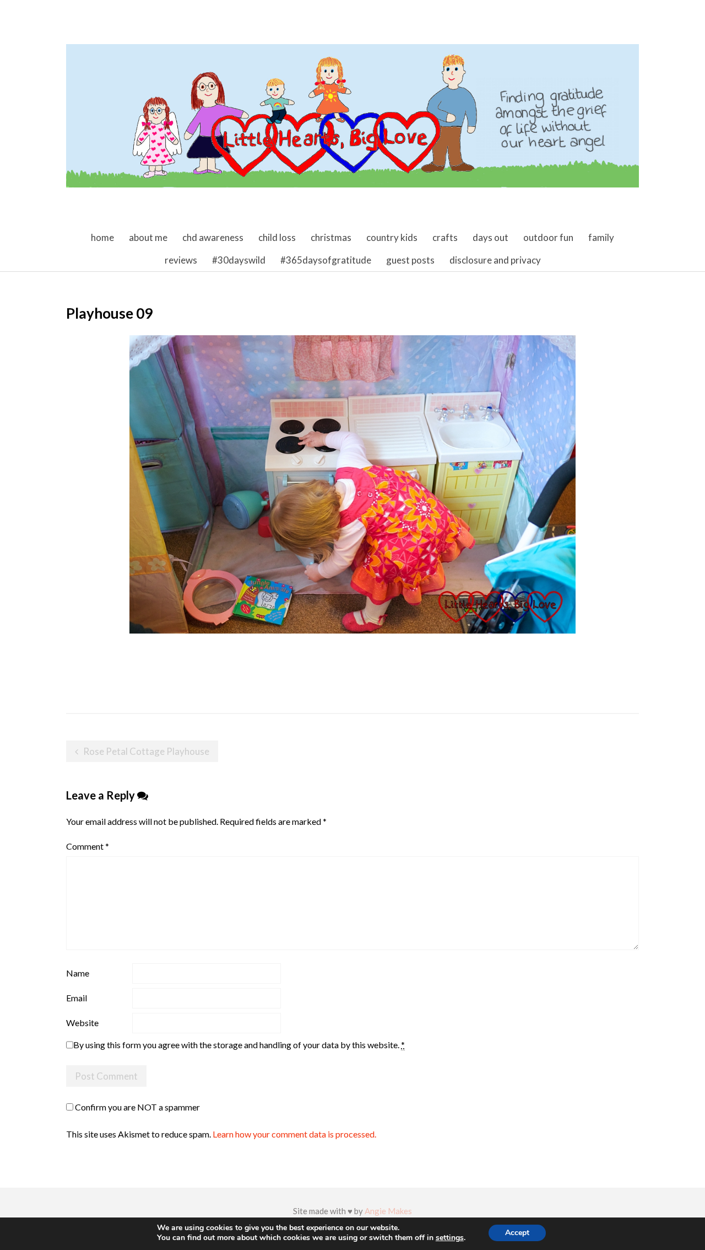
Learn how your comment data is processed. (294, 1134)
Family (601, 237)
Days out (490, 237)
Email (76, 998)
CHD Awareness (212, 237)
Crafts (445, 237)
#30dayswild (238, 260)
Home (102, 237)
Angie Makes (388, 1211)
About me (148, 237)
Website (82, 1022)
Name (77, 973)
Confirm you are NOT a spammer (136, 1107)
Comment (87, 846)
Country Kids (391, 237)
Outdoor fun (548, 237)
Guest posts (410, 260)
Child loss (277, 237)
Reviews (181, 260)
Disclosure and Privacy (495, 260)
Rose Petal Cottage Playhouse (146, 751)
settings (450, 1238)
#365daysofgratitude (325, 260)
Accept (517, 1232)
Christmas (331, 237)
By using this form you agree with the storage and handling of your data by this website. (239, 1044)
